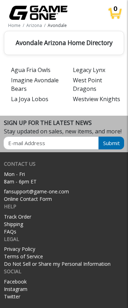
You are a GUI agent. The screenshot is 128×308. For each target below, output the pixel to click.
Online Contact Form (28, 199)
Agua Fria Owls (30, 70)
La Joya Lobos (29, 99)
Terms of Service (23, 256)
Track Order (17, 216)
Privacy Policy (19, 249)
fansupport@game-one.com (36, 191)
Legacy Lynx (89, 70)
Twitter (12, 296)
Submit (111, 143)
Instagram (15, 289)
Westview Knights (96, 99)
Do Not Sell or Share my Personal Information (57, 263)
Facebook (15, 281)
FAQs (10, 231)
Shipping (13, 224)
